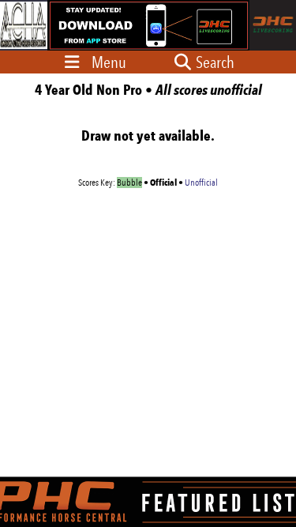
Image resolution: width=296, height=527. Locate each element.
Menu (109, 62)
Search (213, 62)
